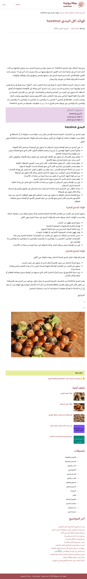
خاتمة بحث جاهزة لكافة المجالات (73, 557)
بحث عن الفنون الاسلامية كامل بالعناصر (71, 526)
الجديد (18, 4)
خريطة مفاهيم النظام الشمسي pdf (73, 533)
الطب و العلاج (71, 478)
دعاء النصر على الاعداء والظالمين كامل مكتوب (69, 551)
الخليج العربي (72, 470)
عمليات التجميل (71, 503)
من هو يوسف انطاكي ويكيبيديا (75, 539)
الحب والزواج (72, 465)
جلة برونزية (44, 103)
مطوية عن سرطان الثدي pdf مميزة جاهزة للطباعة (68, 548)
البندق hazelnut (75, 113)
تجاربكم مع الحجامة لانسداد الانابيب (60, 436)
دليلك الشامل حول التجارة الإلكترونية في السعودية (68, 560)
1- (84, 302)
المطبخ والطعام (71, 482)
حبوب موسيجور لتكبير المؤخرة (74, 542)
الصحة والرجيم (71, 474)
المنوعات (73, 491)
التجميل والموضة (70, 461)
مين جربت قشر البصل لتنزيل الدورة (61, 425)
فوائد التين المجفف (66, 404)
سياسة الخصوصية (26, 576)
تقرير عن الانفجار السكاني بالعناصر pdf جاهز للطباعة (67, 554)
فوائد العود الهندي (66, 393)
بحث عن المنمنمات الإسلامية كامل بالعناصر (70, 545)
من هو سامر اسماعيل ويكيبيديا (74, 536)
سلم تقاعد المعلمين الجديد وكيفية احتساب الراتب (68, 529)
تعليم (74, 495)
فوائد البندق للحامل (73, 119)
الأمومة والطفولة (70, 457)
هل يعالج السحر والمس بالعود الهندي (60, 415)
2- (84, 308)
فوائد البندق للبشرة (73, 116)
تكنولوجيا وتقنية (71, 499)
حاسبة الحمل (72, 512)
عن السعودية (72, 507)
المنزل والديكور (71, 486)
